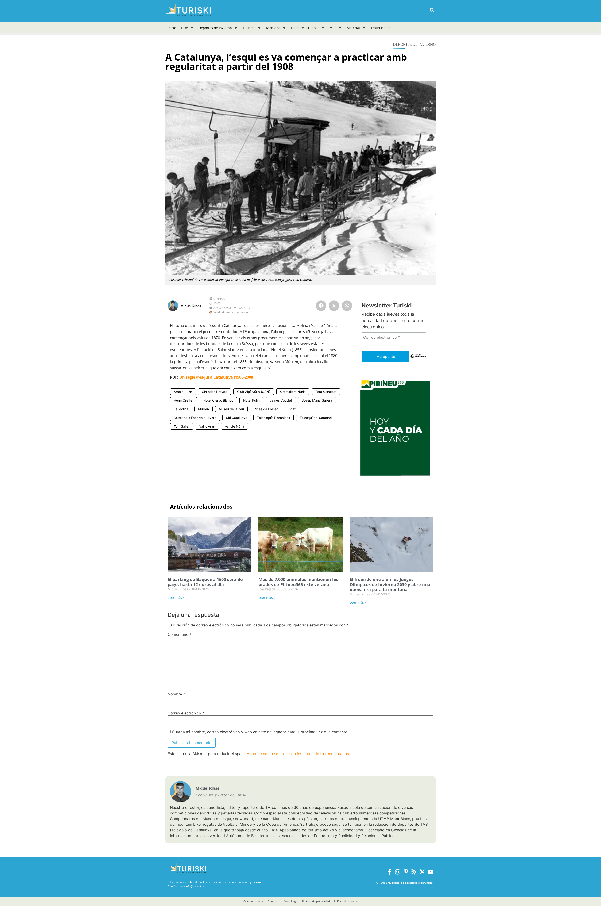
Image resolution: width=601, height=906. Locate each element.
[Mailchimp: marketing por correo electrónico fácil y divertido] (418, 359)
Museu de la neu (231, 409)
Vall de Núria (234, 426)
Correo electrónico (186, 713)
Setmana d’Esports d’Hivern (195, 418)
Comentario (180, 634)
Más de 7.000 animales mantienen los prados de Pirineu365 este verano (298, 581)
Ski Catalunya (236, 418)
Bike (184, 28)
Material (353, 28)
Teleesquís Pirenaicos (273, 418)
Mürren (203, 409)
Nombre (176, 694)
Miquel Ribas (191, 306)
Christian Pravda (214, 392)
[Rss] (414, 872)
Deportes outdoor (305, 28)
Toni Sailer (181, 426)
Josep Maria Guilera (317, 400)
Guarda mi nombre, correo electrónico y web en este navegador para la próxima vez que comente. (260, 732)
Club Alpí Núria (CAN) (253, 392)
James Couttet (281, 400)
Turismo (249, 28)
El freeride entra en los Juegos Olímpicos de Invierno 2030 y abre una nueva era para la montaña (390, 584)
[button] (432, 10)
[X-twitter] (422, 872)
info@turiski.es (195, 886)
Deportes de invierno (215, 28)
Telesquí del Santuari (316, 418)
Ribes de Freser (266, 409)
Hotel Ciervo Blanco (218, 400)
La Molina (181, 409)
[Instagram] (398, 872)
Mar (333, 28)
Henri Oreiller (183, 400)
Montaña (273, 28)
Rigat (292, 409)
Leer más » (176, 597)
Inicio (172, 28)
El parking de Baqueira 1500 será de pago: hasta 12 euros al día (205, 581)
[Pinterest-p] (406, 872)
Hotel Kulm (251, 400)
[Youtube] (430, 872)
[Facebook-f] (389, 872)
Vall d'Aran (207, 426)
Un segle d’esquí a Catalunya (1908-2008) (216, 377)
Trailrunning (380, 28)
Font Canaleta (326, 392)
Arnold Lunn (183, 392)
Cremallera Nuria (293, 392)
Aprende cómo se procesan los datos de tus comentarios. (298, 753)
